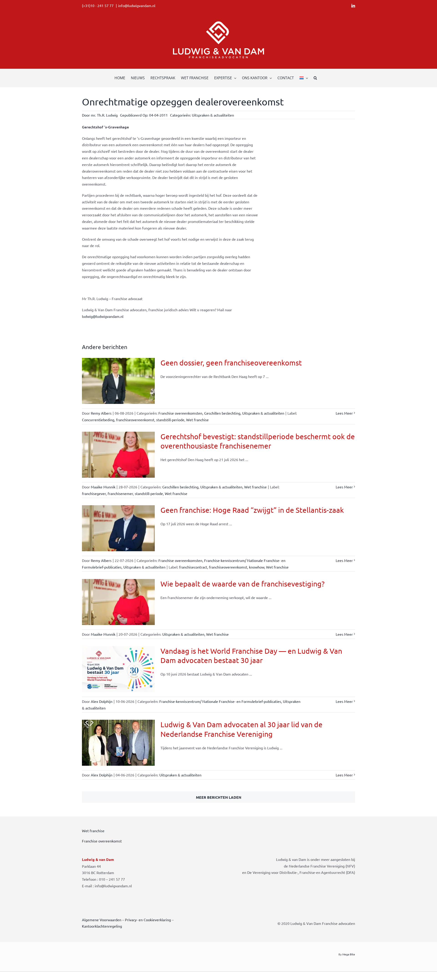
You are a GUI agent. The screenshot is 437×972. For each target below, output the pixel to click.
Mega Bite (348, 954)
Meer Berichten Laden (218, 797)
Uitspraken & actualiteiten (213, 115)
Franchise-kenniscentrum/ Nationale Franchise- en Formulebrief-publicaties (220, 701)
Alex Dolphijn (101, 701)
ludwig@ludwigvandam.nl (102, 316)
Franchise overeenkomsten (180, 413)
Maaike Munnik (103, 487)
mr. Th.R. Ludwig (104, 115)
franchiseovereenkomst (135, 419)
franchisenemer (120, 493)
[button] (315, 78)
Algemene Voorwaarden (101, 919)
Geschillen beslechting (222, 413)
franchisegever (94, 493)
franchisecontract (193, 567)
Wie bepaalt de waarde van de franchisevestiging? (242, 583)
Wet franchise (197, 419)
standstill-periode (170, 419)
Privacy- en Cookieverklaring (148, 919)
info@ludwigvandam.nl (136, 5)
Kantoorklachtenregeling (102, 926)
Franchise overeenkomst (102, 841)
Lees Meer (344, 413)
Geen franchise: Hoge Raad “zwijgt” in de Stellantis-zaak (252, 509)
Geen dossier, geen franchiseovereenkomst (231, 362)
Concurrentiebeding (98, 419)
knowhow (256, 567)
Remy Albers (101, 413)
